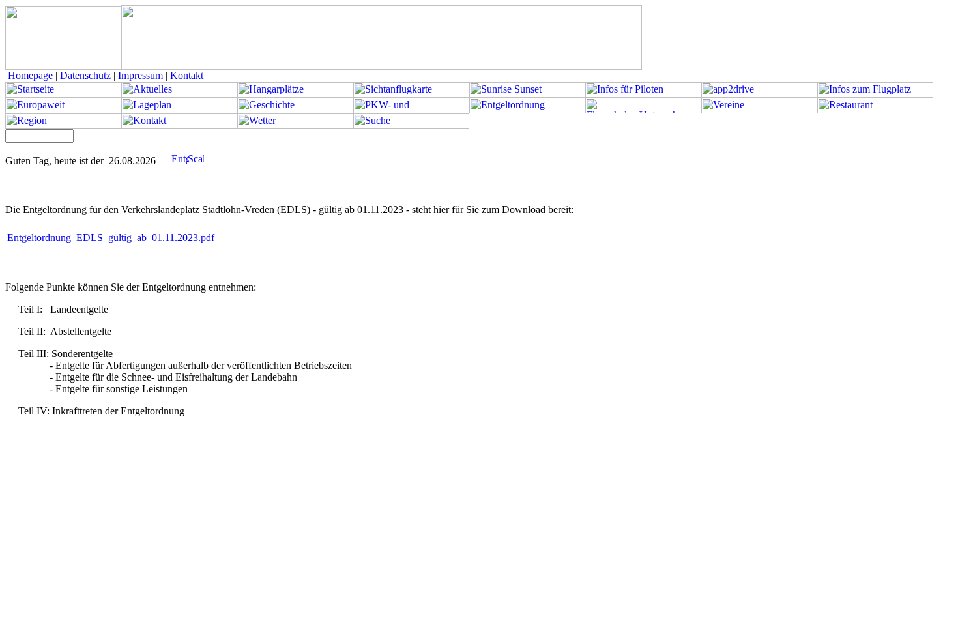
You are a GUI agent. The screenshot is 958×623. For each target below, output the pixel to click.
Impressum (140, 75)
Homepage (30, 75)
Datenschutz (85, 75)
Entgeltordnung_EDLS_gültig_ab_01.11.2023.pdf (110, 237)
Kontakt (186, 75)
